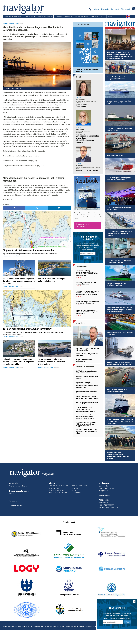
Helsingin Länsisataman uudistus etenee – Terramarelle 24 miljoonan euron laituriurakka (87, 292)
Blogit (103, 16)
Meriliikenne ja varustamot (14, 16)
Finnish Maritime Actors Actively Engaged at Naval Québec (118, 78)
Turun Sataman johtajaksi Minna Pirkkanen (87, 354)
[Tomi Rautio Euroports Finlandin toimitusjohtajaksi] (88, 336)
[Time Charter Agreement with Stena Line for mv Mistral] (120, 115)
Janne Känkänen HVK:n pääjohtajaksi (84, 360)
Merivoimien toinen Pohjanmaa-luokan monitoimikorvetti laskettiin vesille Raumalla (87, 416)
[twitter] (36, 208)
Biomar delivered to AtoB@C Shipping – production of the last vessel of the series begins (120, 421)
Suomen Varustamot (80, 134)
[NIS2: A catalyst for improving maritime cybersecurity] (120, 377)
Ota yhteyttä (115, 9)
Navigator (96, 9)
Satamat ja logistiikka (45, 16)
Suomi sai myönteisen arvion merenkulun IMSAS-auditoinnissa (87, 397)
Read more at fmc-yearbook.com (83, 225)
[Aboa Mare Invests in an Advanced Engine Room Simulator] (120, 248)
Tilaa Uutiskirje (16, 505)
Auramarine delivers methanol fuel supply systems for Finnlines (119, 102)
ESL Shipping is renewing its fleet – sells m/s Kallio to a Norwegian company (119, 233)
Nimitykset (94, 16)
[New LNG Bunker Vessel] (120, 143)
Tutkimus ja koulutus (81, 16)
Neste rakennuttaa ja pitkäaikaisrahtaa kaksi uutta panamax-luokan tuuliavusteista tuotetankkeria (87, 273)
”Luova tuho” (81, 106)
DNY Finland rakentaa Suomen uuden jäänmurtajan (86, 372)
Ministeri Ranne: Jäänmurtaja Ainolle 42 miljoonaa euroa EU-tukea (86, 431)
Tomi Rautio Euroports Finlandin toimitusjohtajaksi (87, 349)
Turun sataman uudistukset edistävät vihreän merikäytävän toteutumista (87, 311)
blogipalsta (85, 104)
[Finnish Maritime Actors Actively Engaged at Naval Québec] (120, 68)
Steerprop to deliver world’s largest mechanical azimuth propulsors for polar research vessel (119, 309)
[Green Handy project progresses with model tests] (120, 322)
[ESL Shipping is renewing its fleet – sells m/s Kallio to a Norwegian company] (120, 221)
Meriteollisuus (30, 16)
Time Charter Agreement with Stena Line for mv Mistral (119, 129)
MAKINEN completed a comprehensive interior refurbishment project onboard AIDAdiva (118, 455)
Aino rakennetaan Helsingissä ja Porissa (87, 377)
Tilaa (87, 258)
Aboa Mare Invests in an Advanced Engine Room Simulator (119, 262)
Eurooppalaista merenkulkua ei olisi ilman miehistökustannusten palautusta (87, 139)
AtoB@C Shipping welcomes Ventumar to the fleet (116, 285)
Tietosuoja (13, 501)
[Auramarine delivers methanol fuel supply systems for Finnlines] (120, 90)
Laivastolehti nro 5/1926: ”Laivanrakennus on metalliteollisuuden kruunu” (86, 409)
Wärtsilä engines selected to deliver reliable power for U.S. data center (119, 363)
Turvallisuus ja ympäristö (63, 16)
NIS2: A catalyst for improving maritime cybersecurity (117, 390)
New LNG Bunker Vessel (115, 155)
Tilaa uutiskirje (126, 9)
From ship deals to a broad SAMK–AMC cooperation (119, 208)
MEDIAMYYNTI (104, 496)
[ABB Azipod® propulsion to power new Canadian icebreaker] (120, 167)
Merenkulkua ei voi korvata (87, 171)
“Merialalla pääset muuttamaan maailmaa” (87, 70)
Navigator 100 (112, 16)
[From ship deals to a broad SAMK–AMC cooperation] (120, 193)
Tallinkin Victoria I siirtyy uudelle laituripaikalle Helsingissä (87, 302)
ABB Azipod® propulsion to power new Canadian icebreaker (119, 179)
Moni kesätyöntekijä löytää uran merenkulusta (87, 403)
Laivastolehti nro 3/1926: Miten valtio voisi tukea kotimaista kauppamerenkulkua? (86, 424)
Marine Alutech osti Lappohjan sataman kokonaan (86, 283)
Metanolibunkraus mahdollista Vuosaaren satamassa (86, 392)
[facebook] (14, 208)
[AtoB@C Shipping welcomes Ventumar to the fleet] (120, 273)
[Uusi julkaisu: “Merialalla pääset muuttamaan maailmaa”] (88, 47)
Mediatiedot (105, 9)
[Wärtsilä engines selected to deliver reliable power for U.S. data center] (120, 348)
